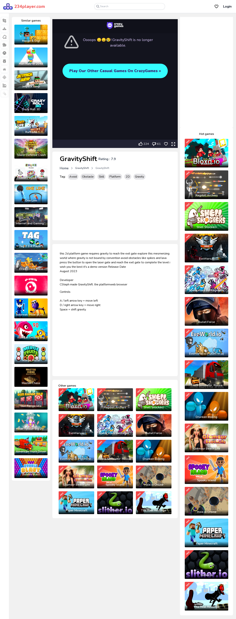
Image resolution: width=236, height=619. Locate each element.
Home (64, 168)
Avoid (73, 177)
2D (128, 177)
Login (227, 6)
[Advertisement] (115, 211)
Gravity (139, 177)
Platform (115, 177)
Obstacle (88, 177)
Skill (101, 177)
